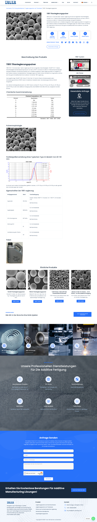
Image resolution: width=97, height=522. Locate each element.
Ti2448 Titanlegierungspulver (16, 292)
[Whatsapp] (93, 518)
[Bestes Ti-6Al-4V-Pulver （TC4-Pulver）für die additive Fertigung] (81, 280)
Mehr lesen (16, 301)
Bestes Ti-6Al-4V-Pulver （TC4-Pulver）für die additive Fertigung (81, 292)
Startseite (28, 2)
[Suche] (91, 2)
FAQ (63, 2)
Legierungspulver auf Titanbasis (33, 8)
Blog (68, 2)
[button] (62, 42)
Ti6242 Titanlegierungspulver (37, 292)
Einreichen (48, 479)
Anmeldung (54, 2)
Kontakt (75, 2)
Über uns (45, 2)
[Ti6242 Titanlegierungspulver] (38, 280)
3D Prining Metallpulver (18, 8)
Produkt (36, 2)
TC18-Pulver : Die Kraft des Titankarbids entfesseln (59, 292)
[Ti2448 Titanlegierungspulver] (16, 280)
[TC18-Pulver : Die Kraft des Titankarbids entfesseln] (59, 280)
